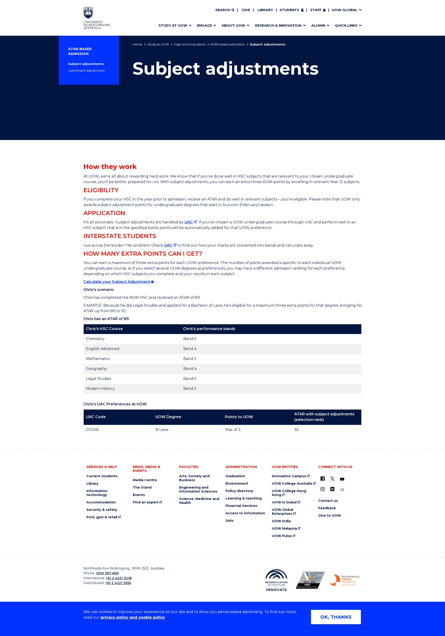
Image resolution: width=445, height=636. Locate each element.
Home (137, 44)
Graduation (235, 476)
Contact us (328, 501)
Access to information (245, 513)
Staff (315, 10)
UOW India (281, 521)
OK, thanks (336, 617)
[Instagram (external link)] (322, 489)
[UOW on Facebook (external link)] (322, 478)
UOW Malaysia (284, 529)
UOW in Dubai (284, 502)
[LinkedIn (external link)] (332, 489)
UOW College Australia (292, 484)
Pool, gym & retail (101, 517)
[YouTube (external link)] (342, 479)
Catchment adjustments (86, 70)
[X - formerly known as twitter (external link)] (332, 478)
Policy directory (239, 491)
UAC (188, 222)
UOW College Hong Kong (289, 493)
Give (246, 10)
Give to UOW (329, 516)
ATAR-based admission (227, 44)
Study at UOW (158, 44)
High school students (189, 44)
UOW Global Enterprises (282, 512)
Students (289, 10)
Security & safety (101, 510)
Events (139, 495)
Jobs (230, 521)
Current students (102, 476)
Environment (237, 484)
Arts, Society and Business (194, 478)
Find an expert (146, 502)
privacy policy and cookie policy (133, 617)
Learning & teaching (244, 498)
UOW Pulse (282, 536)
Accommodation (101, 502)
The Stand (142, 488)
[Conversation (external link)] (342, 490)
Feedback (327, 508)
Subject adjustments (86, 64)
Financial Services (241, 506)
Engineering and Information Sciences (198, 489)
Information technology (97, 493)
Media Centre (145, 480)
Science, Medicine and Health (199, 501)
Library (265, 10)
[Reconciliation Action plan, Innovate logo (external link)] (276, 580)
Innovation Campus (289, 476)
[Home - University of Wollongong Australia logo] (97, 18)
